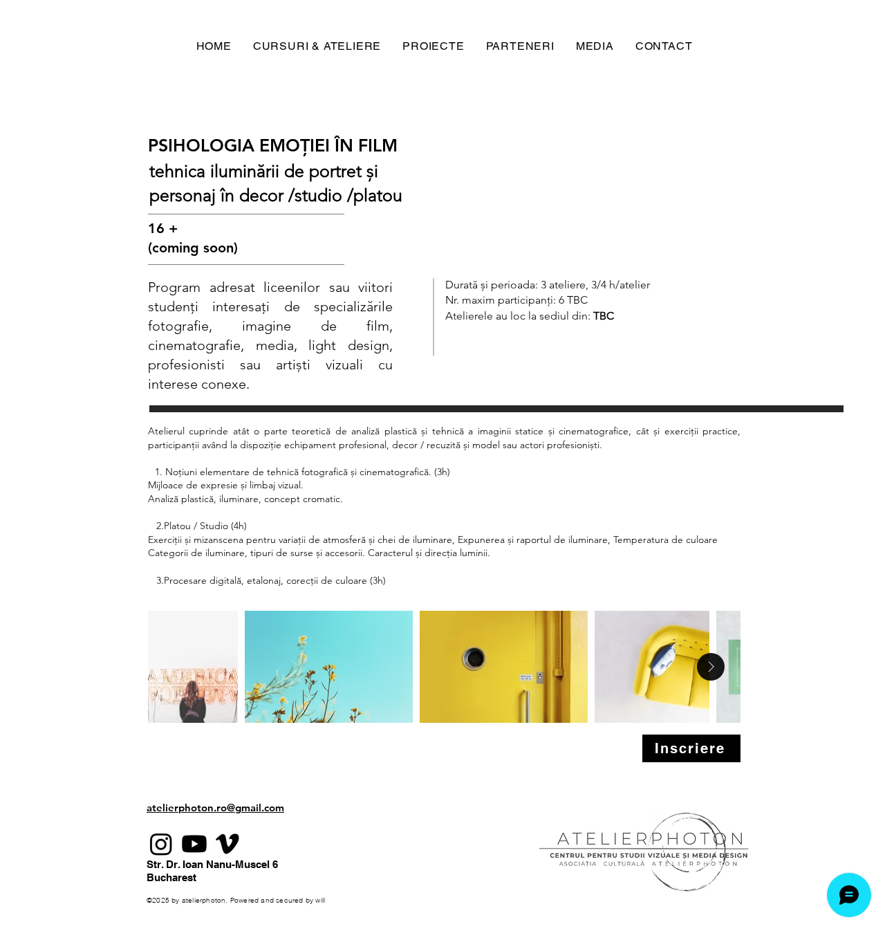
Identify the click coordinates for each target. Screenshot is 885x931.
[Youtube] (194, 843)
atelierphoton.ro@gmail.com (215, 807)
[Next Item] (711, 667)
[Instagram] (161, 843)
